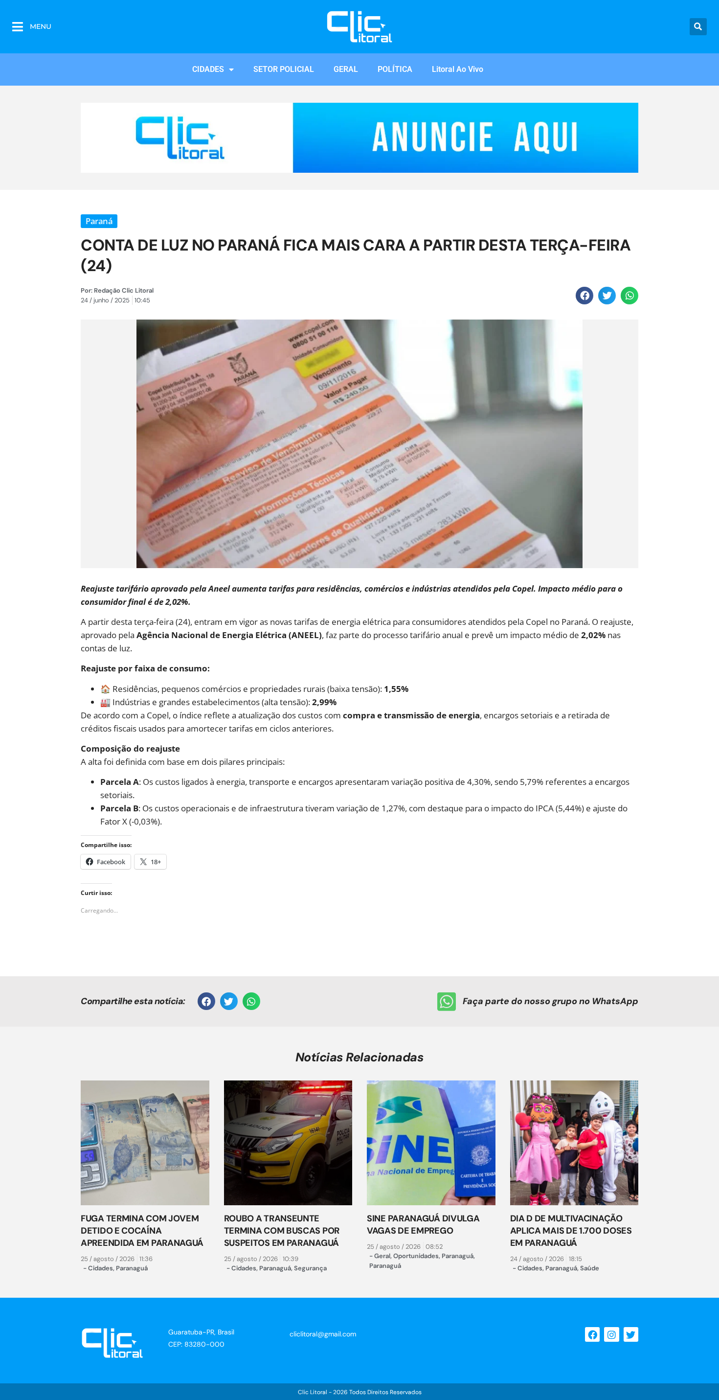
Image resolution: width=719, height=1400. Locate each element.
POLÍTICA (395, 69)
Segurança (310, 1268)
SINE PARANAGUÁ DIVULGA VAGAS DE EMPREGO (423, 1225)
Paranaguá (132, 1268)
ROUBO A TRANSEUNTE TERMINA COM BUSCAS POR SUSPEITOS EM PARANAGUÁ (281, 1231)
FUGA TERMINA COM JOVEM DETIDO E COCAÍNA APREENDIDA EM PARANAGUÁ (142, 1231)
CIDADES (208, 69)
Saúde (589, 1268)
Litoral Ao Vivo (457, 69)
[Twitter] (631, 1334)
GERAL (346, 69)
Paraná (99, 221)
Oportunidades (416, 1256)
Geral (382, 1256)
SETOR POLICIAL (283, 69)
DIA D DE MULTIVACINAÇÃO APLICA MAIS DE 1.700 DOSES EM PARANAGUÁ (571, 1231)
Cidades (100, 1268)
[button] (698, 26)
